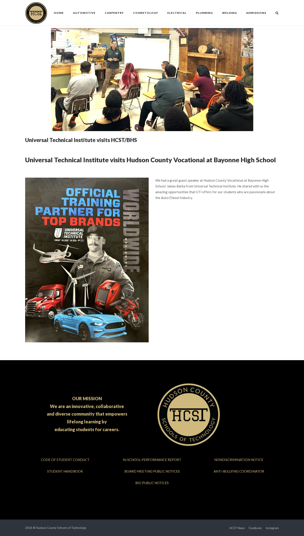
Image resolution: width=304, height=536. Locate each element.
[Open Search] (277, 13)
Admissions (256, 12)
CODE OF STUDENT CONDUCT (65, 460)
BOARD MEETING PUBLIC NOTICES (152, 471)
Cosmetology (145, 12)
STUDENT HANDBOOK (65, 471)
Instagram (272, 528)
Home (59, 12)
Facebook (255, 528)
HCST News (237, 528)
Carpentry (114, 12)
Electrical (176, 12)
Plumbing (204, 12)
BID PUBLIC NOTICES (152, 483)
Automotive (84, 12)
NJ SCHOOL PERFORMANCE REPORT (152, 460)
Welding (229, 12)
